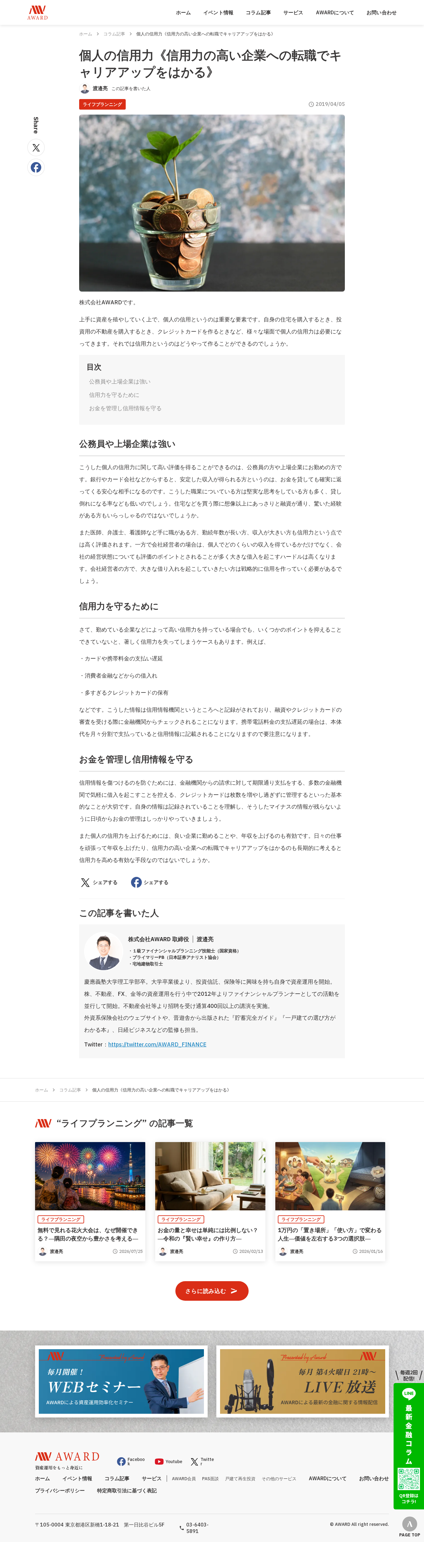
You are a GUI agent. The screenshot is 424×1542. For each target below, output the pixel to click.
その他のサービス (279, 1478)
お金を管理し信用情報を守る (125, 408)
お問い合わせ (382, 12)
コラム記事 (258, 12)
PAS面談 (210, 1478)
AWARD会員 (184, 1478)
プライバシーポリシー (60, 1490)
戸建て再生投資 (240, 1478)
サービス (293, 12)
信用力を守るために (114, 394)
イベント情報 (218, 12)
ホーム (183, 12)
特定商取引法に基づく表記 (127, 1490)
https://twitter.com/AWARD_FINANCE (157, 1044)
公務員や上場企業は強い (120, 381)
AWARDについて (335, 12)
